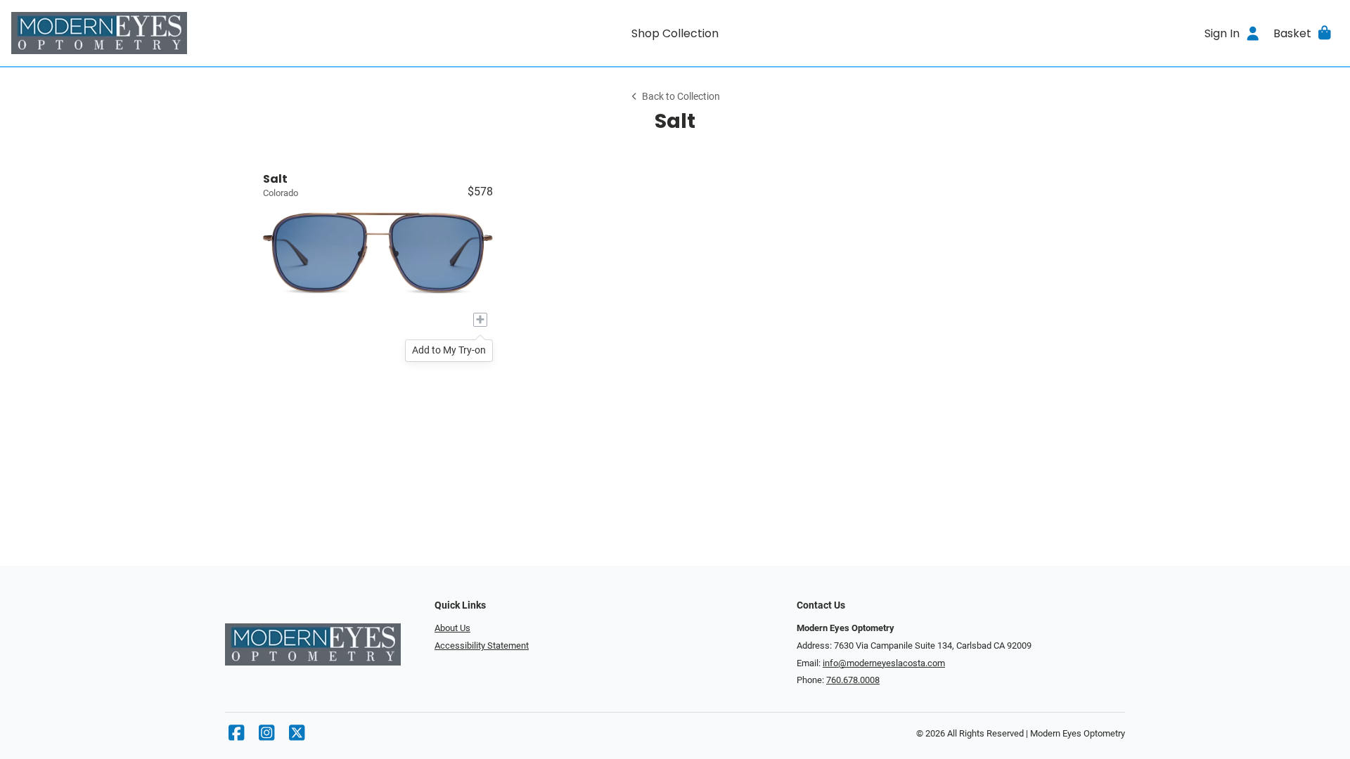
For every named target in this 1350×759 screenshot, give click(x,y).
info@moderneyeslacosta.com (884, 663)
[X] (296, 736)
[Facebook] (236, 736)
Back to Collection (681, 97)
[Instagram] (266, 736)
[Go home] (177, 33)
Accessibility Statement (482, 645)
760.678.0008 (853, 680)
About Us (452, 628)
